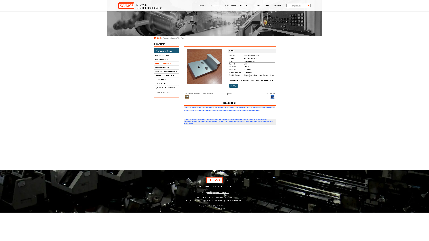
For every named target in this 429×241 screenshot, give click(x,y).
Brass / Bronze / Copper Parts (166, 71)
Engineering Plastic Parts (164, 75)
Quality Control (230, 5)
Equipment (215, 5)
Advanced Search (165, 51)
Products (243, 5)
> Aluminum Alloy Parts (176, 38)
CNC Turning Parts (162, 55)
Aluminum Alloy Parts (163, 63)
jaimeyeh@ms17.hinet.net (218, 193)
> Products (165, 38)
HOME (159, 38)
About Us (202, 5)
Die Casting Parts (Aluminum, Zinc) (165, 88)
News (267, 5)
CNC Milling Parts (161, 59)
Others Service (160, 79)
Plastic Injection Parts (163, 93)
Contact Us (256, 5)
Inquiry (233, 86)
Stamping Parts (161, 83)
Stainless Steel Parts (162, 67)
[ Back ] (229, 94)
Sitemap (277, 5)
